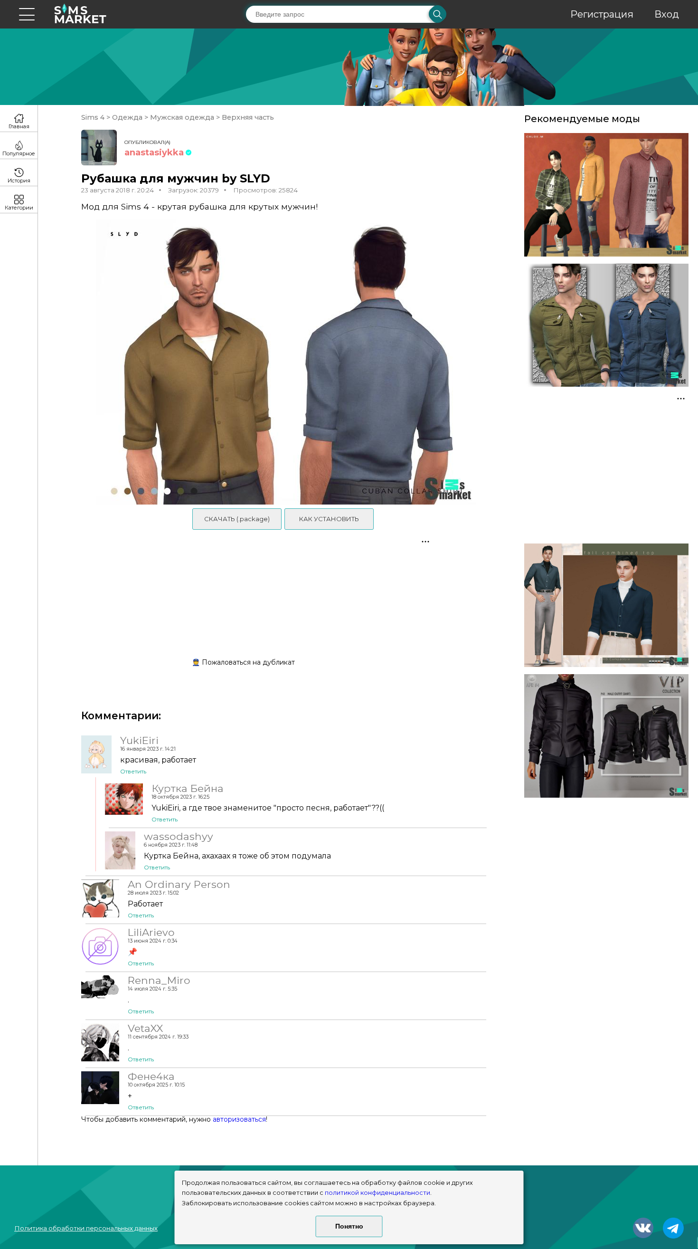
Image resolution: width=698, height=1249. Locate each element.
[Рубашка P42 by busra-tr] (606, 736)
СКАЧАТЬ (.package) (237, 519)
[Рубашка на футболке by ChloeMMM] (606, 195)
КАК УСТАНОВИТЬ (329, 519)
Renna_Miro (159, 980)
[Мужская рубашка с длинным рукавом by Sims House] (606, 325)
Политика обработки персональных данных (86, 1228)
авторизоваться (239, 1119)
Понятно (349, 1226)
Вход (666, 14)
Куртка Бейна (187, 788)
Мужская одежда (182, 117)
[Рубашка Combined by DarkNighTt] (606, 605)
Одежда (127, 117)
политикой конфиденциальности (377, 1192)
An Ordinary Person (179, 884)
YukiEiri (139, 740)
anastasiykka (154, 152)
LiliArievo (151, 932)
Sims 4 (93, 117)
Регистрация (601, 14)
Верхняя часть (247, 117)
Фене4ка (151, 1076)
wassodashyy (178, 836)
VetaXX (145, 1028)
